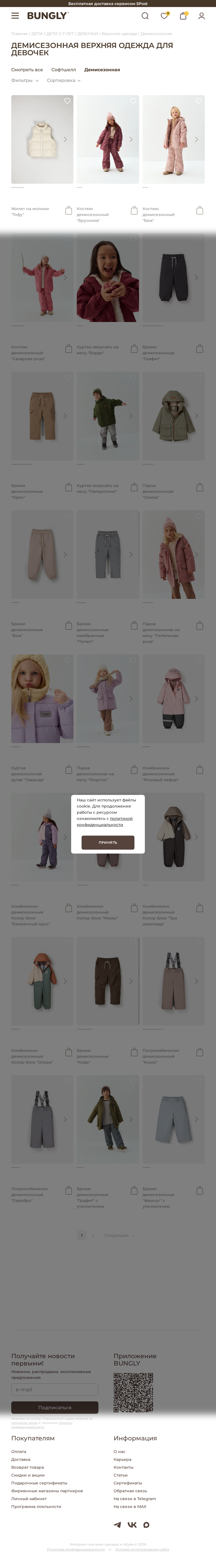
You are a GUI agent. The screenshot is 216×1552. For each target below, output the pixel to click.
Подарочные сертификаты (39, 1483)
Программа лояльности (36, 1506)
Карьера (122, 1459)
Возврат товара (27, 1467)
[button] (65, 139)
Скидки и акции (28, 1475)
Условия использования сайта (142, 1549)
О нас (119, 1451)
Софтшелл (63, 69)
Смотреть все (27, 69)
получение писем (24, 1423)
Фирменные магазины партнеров (47, 1490)
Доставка (20, 1459)
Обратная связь (130, 1490)
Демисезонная (102, 69)
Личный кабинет (29, 1498)
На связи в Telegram (135, 1498)
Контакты (123, 1467)
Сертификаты (128, 1483)
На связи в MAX (130, 1506)
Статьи (121, 1475)
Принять (108, 842)
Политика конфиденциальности (76, 1549)
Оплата (18, 1451)
